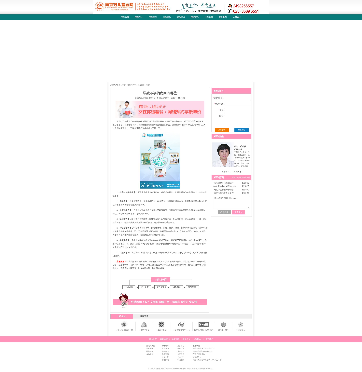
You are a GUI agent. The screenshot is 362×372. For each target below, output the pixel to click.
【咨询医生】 (237, 172)
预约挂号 (223, 17)
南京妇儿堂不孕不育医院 (152, 98)
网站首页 (153, 339)
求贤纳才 (198, 339)
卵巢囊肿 (141, 85)
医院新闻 (153, 17)
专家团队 (149, 349)
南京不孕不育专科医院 (224, 193)
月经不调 (165, 349)
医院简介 (139, 17)
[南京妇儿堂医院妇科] (181, 13)
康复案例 (167, 17)
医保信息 (180, 349)
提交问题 (224, 212)
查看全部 (239, 212)
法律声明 (175, 339)
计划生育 (165, 357)
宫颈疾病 (165, 360)
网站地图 (164, 339)
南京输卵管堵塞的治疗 (224, 183)
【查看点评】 (225, 172)
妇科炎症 (165, 351)
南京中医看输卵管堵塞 (224, 190)
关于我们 (209, 339)
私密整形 (165, 354)
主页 (124, 85)
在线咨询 (237, 17)
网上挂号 (180, 357)
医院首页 (125, 17)
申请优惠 (180, 360)
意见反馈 (187, 339)
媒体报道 (181, 17)
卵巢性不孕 (131, 85)
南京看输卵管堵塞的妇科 (225, 186)
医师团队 (195, 17)
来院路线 (209, 17)
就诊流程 (180, 351)
